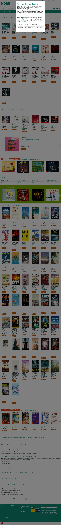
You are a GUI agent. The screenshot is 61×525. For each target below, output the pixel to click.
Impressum (37, 29)
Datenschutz (32, 29)
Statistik (26, 24)
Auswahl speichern (39, 27)
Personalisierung (34, 24)
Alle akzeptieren (20, 27)
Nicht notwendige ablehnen (29, 27)
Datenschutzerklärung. (23, 21)
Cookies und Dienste (25, 29)
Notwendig (20, 24)
